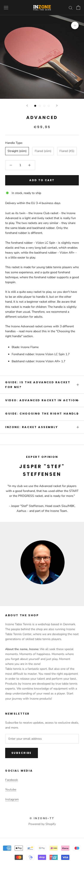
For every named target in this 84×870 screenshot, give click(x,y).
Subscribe (21, 753)
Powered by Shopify (42, 824)
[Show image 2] (40, 106)
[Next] (57, 106)
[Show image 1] (35, 106)
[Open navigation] (6, 7)
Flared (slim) (43, 151)
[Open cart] (78, 7)
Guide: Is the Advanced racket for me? (37, 384)
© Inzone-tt (42, 818)
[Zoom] (75, 25)
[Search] (71, 7)
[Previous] (27, 106)
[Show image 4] (49, 106)
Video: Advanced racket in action (41, 400)
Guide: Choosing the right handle (41, 414)
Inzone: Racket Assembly (31, 427)
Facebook (11, 780)
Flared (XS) (66, 151)
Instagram (12, 799)
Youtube (10, 789)
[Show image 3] (44, 106)
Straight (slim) (17, 151)
